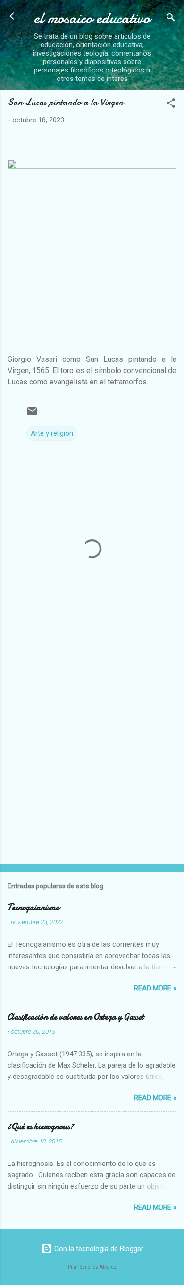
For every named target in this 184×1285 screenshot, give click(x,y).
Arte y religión (52, 433)
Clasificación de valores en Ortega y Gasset (76, 1017)
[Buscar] (170, 19)
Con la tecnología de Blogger (97, 1249)
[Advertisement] (92, 757)
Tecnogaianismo (33, 907)
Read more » (155, 988)
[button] (170, 104)
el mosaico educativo (92, 18)
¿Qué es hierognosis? (41, 1127)
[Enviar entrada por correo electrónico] (32, 414)
